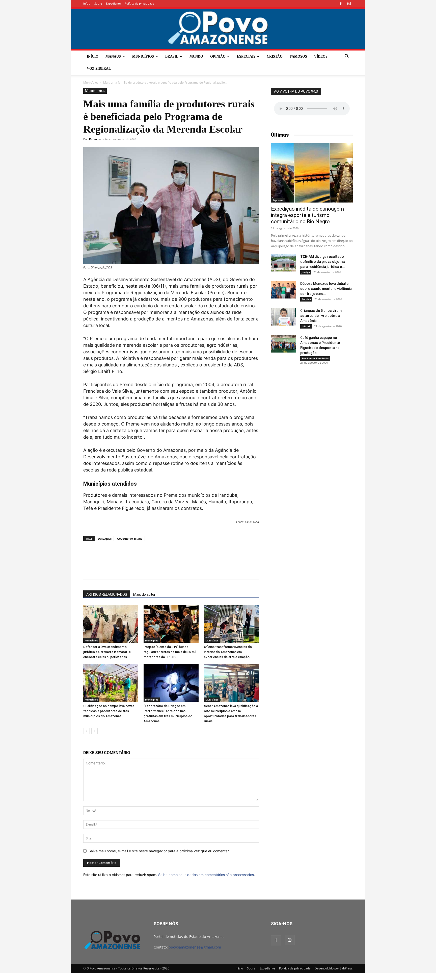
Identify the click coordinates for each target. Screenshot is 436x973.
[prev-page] (86, 731)
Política (306, 299)
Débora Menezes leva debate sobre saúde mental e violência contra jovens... (326, 289)
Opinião (218, 56)
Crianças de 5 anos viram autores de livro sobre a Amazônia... (321, 316)
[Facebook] (340, 3)
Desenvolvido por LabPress (334, 968)
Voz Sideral (99, 68)
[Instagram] (349, 3)
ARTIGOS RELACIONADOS (106, 594)
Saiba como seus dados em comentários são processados (206, 874)
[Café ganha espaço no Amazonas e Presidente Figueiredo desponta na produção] (283, 344)
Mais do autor (144, 594)
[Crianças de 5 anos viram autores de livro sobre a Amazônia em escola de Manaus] (283, 317)
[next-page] (94, 731)
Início (86, 3)
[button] (347, 57)
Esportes (277, 200)
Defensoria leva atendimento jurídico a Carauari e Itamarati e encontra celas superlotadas (107, 652)
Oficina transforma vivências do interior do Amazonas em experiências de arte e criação (228, 652)
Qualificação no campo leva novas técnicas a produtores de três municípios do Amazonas (108, 711)
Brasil (171, 56)
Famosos (298, 56)
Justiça (306, 272)
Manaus (113, 56)
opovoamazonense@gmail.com (195, 947)
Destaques (105, 538)
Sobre (98, 3)
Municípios (143, 56)
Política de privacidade (139, 3)
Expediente (113, 3)
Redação (95, 139)
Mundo (196, 56)
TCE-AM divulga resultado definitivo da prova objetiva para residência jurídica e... (322, 262)
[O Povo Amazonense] (218, 29)
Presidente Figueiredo (315, 358)
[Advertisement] (312, 407)
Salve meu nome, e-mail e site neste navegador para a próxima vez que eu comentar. (159, 851)
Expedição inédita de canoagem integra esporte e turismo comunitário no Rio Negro (307, 215)
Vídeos (321, 56)
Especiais (246, 56)
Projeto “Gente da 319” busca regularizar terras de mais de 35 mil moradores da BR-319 (170, 652)
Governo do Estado (130, 538)
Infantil (306, 326)
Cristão (275, 56)
